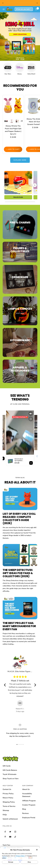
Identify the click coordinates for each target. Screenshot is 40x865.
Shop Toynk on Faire (10, 778)
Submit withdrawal (10, 819)
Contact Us (7, 789)
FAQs (5, 815)
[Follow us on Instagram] (15, 831)
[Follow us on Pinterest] (5, 836)
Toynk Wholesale (9, 774)
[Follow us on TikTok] (15, 836)
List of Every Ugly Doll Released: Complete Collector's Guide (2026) (19, 518)
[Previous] (5, 187)
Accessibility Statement (27, 795)
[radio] (6, 121)
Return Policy (8, 798)
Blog (24, 809)
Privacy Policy (8, 793)
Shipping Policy (9, 802)
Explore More (20, 160)
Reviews (25, 813)
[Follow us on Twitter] (10, 831)
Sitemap (6, 810)
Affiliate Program (29, 801)
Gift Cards (6, 766)
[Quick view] (21, 100)
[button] (36, 9)
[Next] (35, 185)
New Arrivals (18, 197)
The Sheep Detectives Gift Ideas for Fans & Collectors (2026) (18, 573)
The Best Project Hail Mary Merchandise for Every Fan (19, 626)
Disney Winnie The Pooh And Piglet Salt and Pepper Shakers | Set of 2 (13, 130)
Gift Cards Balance (10, 770)
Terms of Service (9, 806)
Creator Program (28, 805)
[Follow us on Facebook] (5, 831)
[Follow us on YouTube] (10, 836)
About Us (26, 789)
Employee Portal (28, 817)
